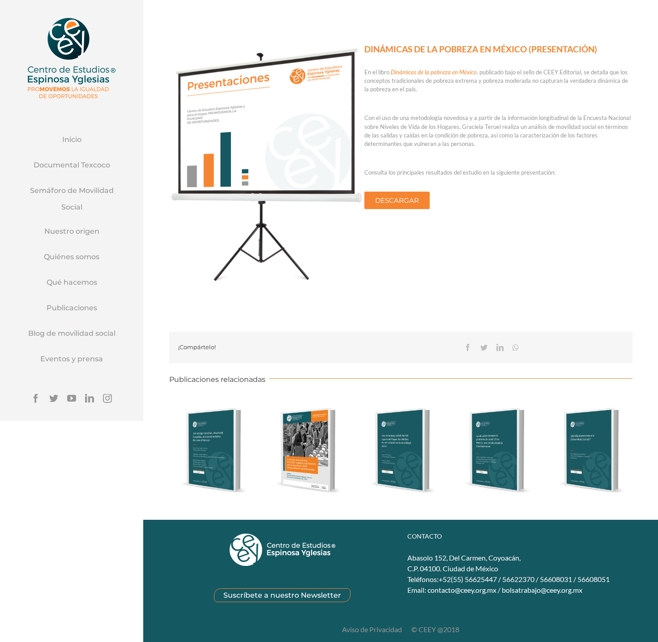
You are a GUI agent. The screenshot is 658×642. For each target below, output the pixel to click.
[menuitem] (71, 140)
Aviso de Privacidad (372, 629)
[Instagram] (107, 398)
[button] (397, 200)
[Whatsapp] (516, 347)
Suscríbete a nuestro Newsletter (282, 595)
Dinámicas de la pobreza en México (434, 72)
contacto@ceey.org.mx (461, 590)
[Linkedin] (89, 398)
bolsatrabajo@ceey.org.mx (542, 590)
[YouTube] (71, 398)
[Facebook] (35, 398)
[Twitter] (53, 398)
